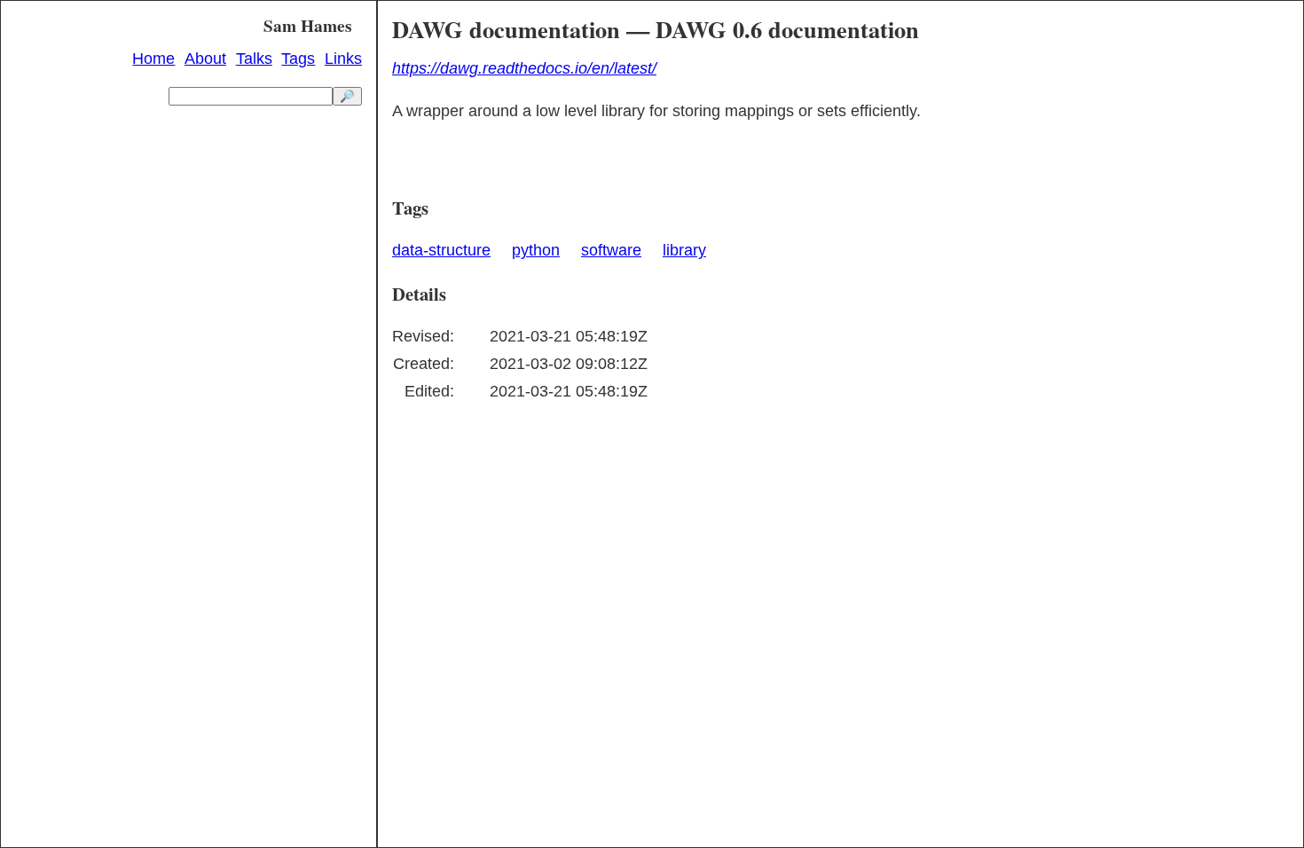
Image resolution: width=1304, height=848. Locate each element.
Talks (254, 58)
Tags (298, 58)
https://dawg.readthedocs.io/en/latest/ (524, 68)
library (684, 250)
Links (343, 58)
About (205, 58)
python (536, 250)
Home (153, 58)
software (611, 250)
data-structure (441, 250)
